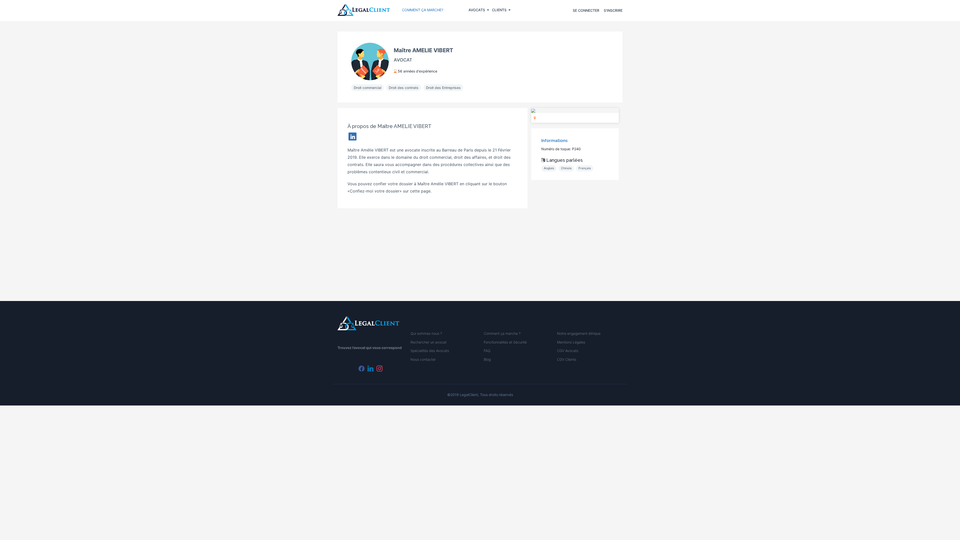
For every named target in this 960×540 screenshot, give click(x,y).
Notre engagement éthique (578, 333)
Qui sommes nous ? (426, 333)
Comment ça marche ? (502, 333)
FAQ (487, 350)
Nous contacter (423, 359)
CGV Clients (566, 359)
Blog (487, 359)
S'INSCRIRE (613, 10)
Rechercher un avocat (428, 342)
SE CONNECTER (586, 10)
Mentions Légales (571, 342)
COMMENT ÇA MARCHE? (422, 10)
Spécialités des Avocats (429, 350)
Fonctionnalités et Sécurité (505, 342)
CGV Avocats (567, 350)
